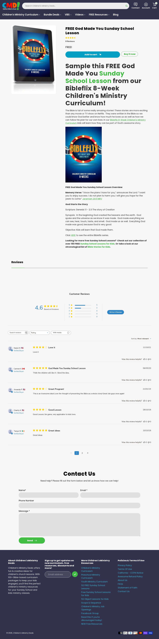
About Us (122, 580)
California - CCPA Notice (130, 572)
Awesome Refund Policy (130, 576)
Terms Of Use (125, 569)
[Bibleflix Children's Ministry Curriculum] (83, 181)
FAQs (120, 583)
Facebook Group (90, 613)
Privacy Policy (125, 565)
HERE (73, 235)
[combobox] (40, 333)
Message (24, 511)
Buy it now (129, 54)
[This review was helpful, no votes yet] (144, 359)
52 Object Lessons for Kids (95, 599)
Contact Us (124, 591)
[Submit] (75, 574)
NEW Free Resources (91, 623)
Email (83, 490)
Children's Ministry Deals (23, 633)
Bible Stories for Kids (99, 246)
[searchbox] (16, 332)
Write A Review (115, 312)
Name (22, 490)
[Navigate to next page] (88, 453)
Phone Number (26, 500)
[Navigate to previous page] (71, 453)
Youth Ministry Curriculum (94, 581)
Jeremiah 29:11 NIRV (92, 198)
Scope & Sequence (91, 602)
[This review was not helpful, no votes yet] (148, 359)
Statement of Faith (127, 587)
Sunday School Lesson (94, 77)
